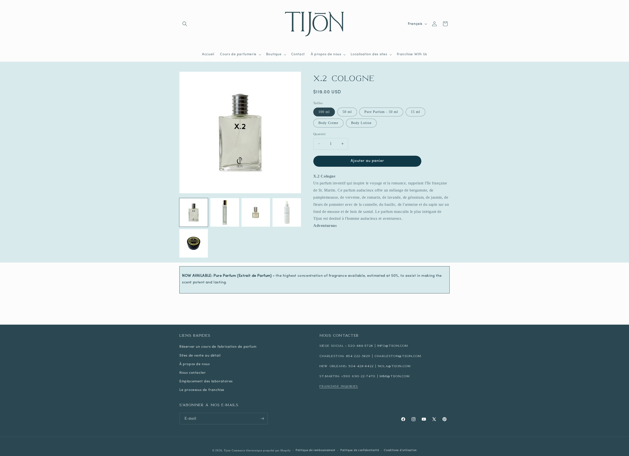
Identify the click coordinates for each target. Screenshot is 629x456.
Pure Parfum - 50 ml (381, 112)
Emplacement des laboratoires (206, 381)
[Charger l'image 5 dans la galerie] (193, 243)
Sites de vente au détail (199, 356)
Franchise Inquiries (338, 386)
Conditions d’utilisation (400, 450)
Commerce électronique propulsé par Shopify (261, 450)
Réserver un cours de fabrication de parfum (217, 347)
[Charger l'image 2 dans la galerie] (224, 212)
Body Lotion (361, 123)
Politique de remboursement (315, 450)
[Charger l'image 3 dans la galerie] (256, 212)
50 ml (347, 112)
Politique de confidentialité (359, 450)
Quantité (319, 134)
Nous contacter (192, 373)
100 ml (324, 112)
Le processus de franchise (201, 390)
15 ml (415, 112)
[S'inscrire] (262, 418)
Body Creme (328, 123)
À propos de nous (194, 364)
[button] (184, 23)
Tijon (227, 450)
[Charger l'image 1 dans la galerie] (193, 212)
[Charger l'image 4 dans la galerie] (286, 212)
